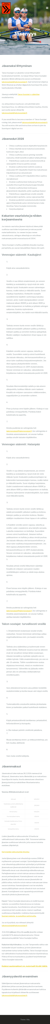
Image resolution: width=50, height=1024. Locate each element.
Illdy (28, 1019)
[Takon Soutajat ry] (6, 8)
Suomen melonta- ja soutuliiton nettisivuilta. (19, 916)
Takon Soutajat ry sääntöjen (29, 94)
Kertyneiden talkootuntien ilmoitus (15, 852)
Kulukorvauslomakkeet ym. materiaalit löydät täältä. (25, 966)
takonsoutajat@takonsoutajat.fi (14, 82)
